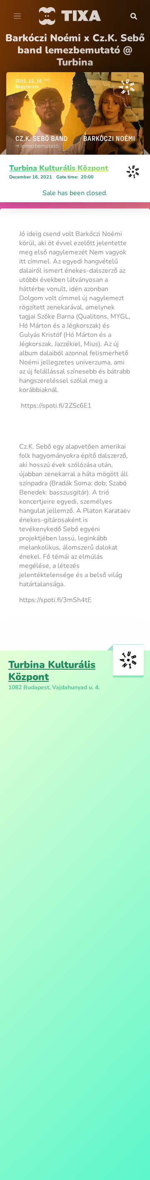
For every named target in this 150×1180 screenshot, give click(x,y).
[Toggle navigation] (17, 16)
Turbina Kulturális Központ (58, 168)
